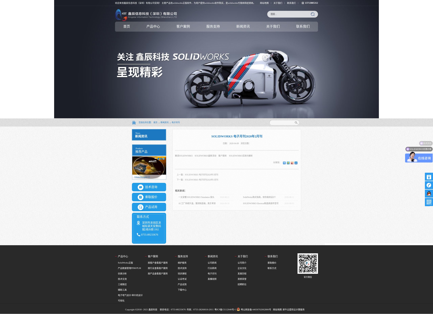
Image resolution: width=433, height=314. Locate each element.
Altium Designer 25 (148, 177)
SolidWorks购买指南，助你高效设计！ (260, 197)
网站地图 (277, 309)
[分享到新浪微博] (292, 163)
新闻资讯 (165, 122)
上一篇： (197, 175)
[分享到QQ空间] (288, 163)
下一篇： (197, 180)
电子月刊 (176, 122)
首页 (126, 26)
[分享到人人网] (296, 163)
